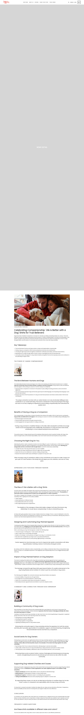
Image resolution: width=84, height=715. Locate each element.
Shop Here (25, 2)
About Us (31, 2)
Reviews (36, 2)
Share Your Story (44, 2)
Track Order (53, 2)
